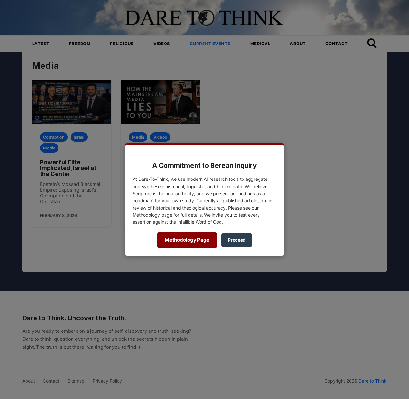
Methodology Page (187, 240)
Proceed (237, 240)
